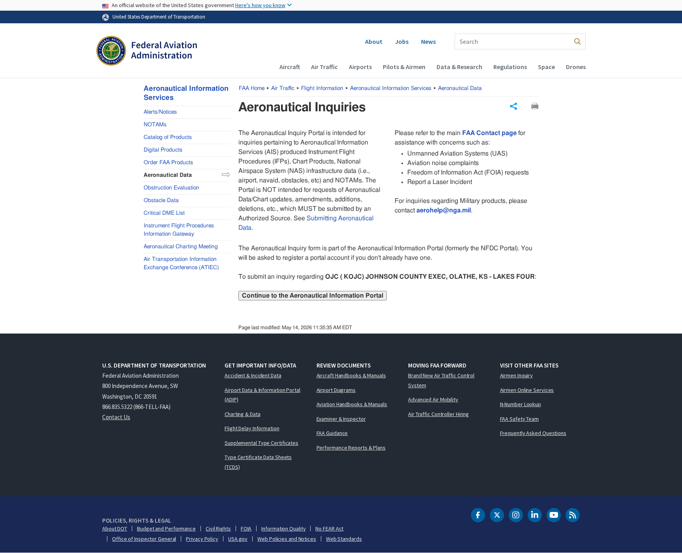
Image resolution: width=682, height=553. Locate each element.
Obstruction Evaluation (171, 187)
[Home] (146, 51)
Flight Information (322, 88)
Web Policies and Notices (286, 539)
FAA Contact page (489, 133)
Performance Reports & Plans (351, 447)
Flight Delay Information (252, 428)
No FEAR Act (329, 528)
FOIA (246, 528)
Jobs (401, 41)
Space (546, 67)
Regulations (510, 67)
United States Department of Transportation (158, 16)
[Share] (513, 106)
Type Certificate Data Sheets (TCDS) (258, 462)
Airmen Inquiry (516, 375)
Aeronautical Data (460, 88)
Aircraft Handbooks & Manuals (351, 375)
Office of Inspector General (144, 539)
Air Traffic (324, 67)
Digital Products (163, 149)
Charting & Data (242, 414)
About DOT (114, 528)
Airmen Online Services (527, 390)
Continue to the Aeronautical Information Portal (312, 295)
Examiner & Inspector (341, 418)
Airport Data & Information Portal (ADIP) (262, 394)
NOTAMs (155, 124)
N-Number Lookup (520, 404)
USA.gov (237, 539)
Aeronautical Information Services (390, 88)
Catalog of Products (168, 137)
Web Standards (344, 539)
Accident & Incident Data (253, 375)
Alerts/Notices (160, 111)
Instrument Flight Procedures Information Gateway (179, 229)
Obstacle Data (161, 200)
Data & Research (459, 67)
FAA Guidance (332, 433)
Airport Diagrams (336, 390)
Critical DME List (164, 213)
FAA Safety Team (519, 418)
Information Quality (283, 528)
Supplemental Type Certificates (261, 442)
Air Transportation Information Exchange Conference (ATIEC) (181, 263)
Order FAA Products (168, 162)
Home (251, 88)
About (373, 41)
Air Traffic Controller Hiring (438, 414)
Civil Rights (218, 528)
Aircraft (289, 67)
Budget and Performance (166, 528)
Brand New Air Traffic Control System (441, 380)
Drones (576, 67)
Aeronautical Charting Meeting (181, 246)
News (428, 41)
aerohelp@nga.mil (443, 210)
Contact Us (116, 417)
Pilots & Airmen (404, 67)
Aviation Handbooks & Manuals (352, 404)
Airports (360, 67)
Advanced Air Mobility (433, 399)
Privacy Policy (202, 539)
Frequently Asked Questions (533, 433)
